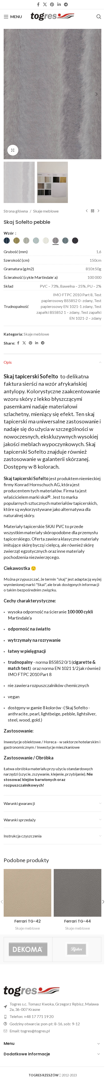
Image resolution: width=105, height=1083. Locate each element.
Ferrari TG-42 (27, 921)
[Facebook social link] (38, 4)
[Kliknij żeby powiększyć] (12, 150)
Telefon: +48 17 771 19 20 (31, 1016)
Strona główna (16, 211)
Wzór (9, 233)
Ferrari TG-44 (77, 921)
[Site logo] (52, 16)
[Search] (99, 17)
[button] (8, 94)
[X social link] (44, 4)
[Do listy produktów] (92, 211)
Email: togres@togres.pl (30, 1030)
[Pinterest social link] (52, 4)
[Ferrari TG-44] (77, 893)
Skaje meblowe (46, 211)
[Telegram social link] (65, 4)
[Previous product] (87, 211)
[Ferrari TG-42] (27, 893)
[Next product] (98, 211)
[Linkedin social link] (59, 4)
